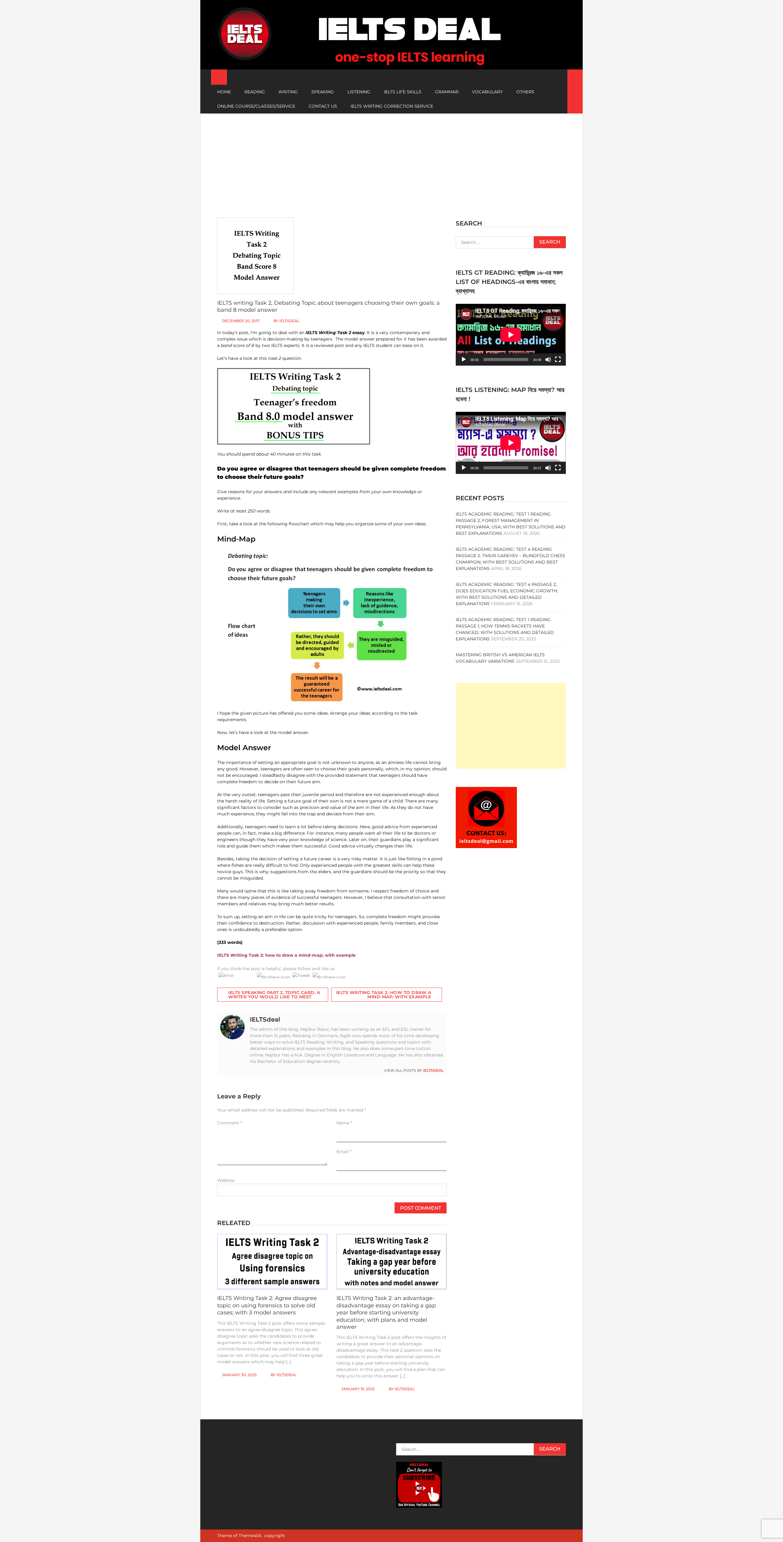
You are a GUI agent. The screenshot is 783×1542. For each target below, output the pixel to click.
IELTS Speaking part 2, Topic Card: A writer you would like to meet (274, 995)
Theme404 (250, 1535)
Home (224, 92)
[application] (511, 335)
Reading (254, 92)
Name (344, 1123)
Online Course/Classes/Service (256, 106)
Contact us (323, 106)
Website (226, 1180)
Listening (358, 92)
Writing (288, 92)
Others (525, 92)
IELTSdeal (289, 320)
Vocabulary (487, 92)
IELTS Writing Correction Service (392, 106)
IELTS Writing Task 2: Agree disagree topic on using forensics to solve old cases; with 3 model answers (267, 1305)
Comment (229, 1123)
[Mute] (548, 359)
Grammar (446, 92)
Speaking (322, 92)
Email (343, 1151)
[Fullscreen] (558, 359)
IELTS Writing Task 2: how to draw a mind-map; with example (383, 995)
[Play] (464, 359)
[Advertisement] (391, 159)
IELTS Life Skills (402, 92)
